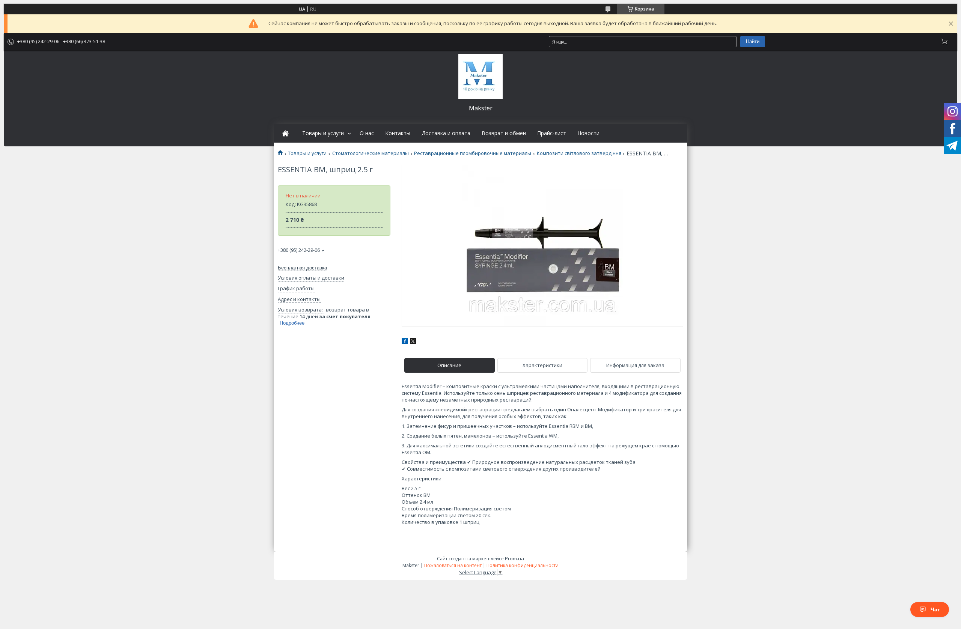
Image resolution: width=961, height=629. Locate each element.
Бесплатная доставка (302, 268)
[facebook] (405, 342)
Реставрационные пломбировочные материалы (472, 153)
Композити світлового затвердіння (579, 153)
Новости (588, 133)
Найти (752, 41)
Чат (935, 609)
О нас (367, 133)
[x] (413, 342)
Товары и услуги (323, 133)
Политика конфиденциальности (523, 565)
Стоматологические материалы (370, 153)
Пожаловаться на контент (453, 565)
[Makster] (480, 76)
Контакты (397, 133)
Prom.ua (514, 558)
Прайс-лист (551, 133)
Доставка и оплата (446, 133)
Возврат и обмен (504, 133)
